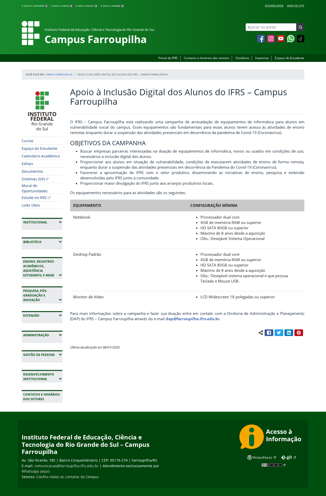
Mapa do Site (295, 5)
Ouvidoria (242, 58)
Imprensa (262, 58)
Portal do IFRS (168, 58)
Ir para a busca (86, 5)
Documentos (32, 171)
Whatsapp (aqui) (36, 471)
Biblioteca (42, 241)
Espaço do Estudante (289, 58)
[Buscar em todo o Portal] (300, 27)
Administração (42, 335)
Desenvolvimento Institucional (42, 376)
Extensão (42, 315)
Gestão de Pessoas (42, 354)
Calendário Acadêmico (41, 156)
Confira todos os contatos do (67, 476)
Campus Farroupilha (58, 74)
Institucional (42, 222)
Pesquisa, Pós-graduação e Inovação (42, 295)
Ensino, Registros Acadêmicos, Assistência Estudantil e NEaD (42, 268)
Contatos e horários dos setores (206, 58)
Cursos (27, 140)
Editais (27, 163)
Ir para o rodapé (112, 5)
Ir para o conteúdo (34, 5)
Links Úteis (31, 205)
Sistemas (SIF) (33, 179)
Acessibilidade (274, 5)
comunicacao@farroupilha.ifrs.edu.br (66, 465)
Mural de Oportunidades (35, 188)
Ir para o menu (61, 5)
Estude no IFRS (34, 197)
